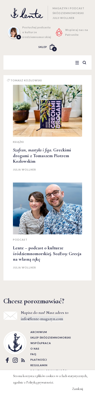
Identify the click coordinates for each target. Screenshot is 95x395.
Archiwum (38, 331)
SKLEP (43, 46)
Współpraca (40, 343)
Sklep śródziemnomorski (50, 337)
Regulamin (39, 365)
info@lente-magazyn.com (42, 318)
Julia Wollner (24, 169)
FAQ (33, 354)
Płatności (38, 359)
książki (18, 141)
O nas (34, 348)
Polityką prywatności (39, 382)
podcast (20, 239)
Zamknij (77, 389)
